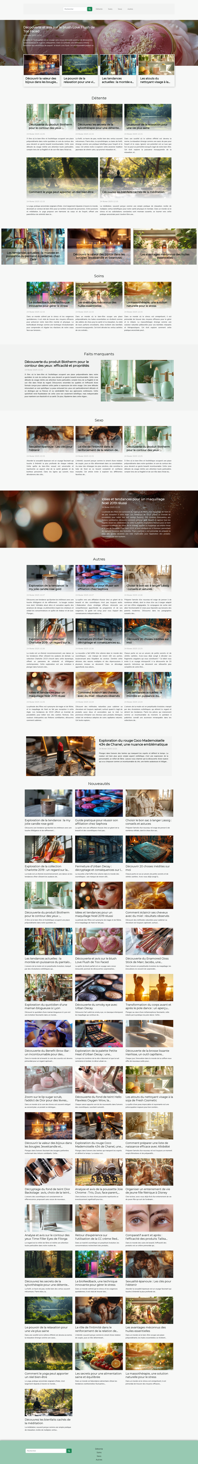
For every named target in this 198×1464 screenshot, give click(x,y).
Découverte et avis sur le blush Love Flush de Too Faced (59, 29)
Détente (99, 9)
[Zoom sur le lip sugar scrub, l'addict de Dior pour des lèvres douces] (48, 1079)
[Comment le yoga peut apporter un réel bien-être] (62, 177)
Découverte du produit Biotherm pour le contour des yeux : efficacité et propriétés (50, 128)
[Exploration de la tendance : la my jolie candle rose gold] (50, 578)
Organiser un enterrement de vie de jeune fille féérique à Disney (148, 1190)
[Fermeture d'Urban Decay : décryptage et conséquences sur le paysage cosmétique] (99, 632)
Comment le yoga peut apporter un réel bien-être (61, 192)
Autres (130, 9)
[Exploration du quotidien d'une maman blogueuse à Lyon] (48, 987)
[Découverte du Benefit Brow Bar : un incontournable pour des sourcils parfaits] (48, 1033)
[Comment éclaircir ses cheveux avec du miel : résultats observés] (99, 685)
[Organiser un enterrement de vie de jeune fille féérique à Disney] (149, 1172)
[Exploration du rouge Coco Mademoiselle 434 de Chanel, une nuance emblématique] (99, 1125)
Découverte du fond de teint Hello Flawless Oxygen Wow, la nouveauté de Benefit (99, 256)
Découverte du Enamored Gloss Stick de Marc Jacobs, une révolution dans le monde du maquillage (147, 964)
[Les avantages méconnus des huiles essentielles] (99, 295)
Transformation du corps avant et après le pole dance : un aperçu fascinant (148, 1008)
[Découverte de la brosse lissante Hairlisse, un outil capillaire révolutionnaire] (149, 1033)
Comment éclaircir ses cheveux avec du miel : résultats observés (147, 914)
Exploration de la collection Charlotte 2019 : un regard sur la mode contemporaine (49, 642)
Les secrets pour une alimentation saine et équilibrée (98, 1375)
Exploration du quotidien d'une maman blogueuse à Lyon (46, 1006)
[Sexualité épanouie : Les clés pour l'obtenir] (50, 439)
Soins (110, 9)
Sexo (120, 9)
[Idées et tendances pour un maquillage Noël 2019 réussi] (33, 247)
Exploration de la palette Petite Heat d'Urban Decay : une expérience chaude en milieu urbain (96, 1056)
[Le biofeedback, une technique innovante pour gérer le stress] (50, 295)
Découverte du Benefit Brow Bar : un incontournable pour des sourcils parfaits (47, 1054)
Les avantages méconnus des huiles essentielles (146, 1329)
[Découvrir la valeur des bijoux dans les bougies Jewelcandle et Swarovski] (41, 64)
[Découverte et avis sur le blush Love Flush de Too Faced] (99, 941)
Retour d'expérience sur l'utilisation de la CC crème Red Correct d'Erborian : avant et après (98, 1239)
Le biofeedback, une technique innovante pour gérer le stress (96, 1283)
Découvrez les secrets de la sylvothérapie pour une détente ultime (98, 128)
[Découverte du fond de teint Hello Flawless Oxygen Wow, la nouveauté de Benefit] (99, 247)
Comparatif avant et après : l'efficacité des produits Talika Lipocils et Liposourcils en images (148, 1239)
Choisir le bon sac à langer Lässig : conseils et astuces (149, 822)
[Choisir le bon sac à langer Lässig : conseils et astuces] (147, 578)
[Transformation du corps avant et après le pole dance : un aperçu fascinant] (149, 987)
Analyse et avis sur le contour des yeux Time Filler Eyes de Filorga (47, 1237)
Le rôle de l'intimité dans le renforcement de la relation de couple (98, 450)
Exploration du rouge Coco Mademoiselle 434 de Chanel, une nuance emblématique (98, 1146)
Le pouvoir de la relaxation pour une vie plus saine (79, 82)
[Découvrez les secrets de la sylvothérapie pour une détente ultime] (99, 117)
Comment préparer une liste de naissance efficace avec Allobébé (148, 1144)
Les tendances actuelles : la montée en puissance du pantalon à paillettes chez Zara (118, 83)
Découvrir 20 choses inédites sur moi (128, 740)
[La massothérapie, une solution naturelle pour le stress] (147, 295)
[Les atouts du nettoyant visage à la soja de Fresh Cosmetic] (156, 64)
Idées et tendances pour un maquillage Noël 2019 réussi (33, 256)
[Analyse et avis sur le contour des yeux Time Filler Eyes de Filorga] (48, 1218)
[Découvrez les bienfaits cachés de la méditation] (135, 177)
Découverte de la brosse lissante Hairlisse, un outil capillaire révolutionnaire (147, 1054)
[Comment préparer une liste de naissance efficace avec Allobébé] (149, 1125)
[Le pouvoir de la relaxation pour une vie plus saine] (80, 64)
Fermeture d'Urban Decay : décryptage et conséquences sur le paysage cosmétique (99, 642)
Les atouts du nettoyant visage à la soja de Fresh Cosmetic (156, 82)
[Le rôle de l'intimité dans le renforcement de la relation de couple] (99, 439)
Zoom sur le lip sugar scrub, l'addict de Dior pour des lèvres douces (45, 1100)
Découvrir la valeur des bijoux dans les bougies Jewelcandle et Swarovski (41, 83)
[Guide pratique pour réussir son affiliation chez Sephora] (99, 578)
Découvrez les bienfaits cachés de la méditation (133, 192)
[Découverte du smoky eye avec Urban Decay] (99, 987)
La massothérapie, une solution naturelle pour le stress (147, 1375)
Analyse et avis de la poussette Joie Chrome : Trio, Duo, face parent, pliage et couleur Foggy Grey (99, 1192)
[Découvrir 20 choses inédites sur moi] (147, 632)
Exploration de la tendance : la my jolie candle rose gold (47, 822)
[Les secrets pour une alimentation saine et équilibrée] (99, 1356)
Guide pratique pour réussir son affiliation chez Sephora (96, 822)
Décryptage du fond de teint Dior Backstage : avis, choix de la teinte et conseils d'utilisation (48, 1192)
